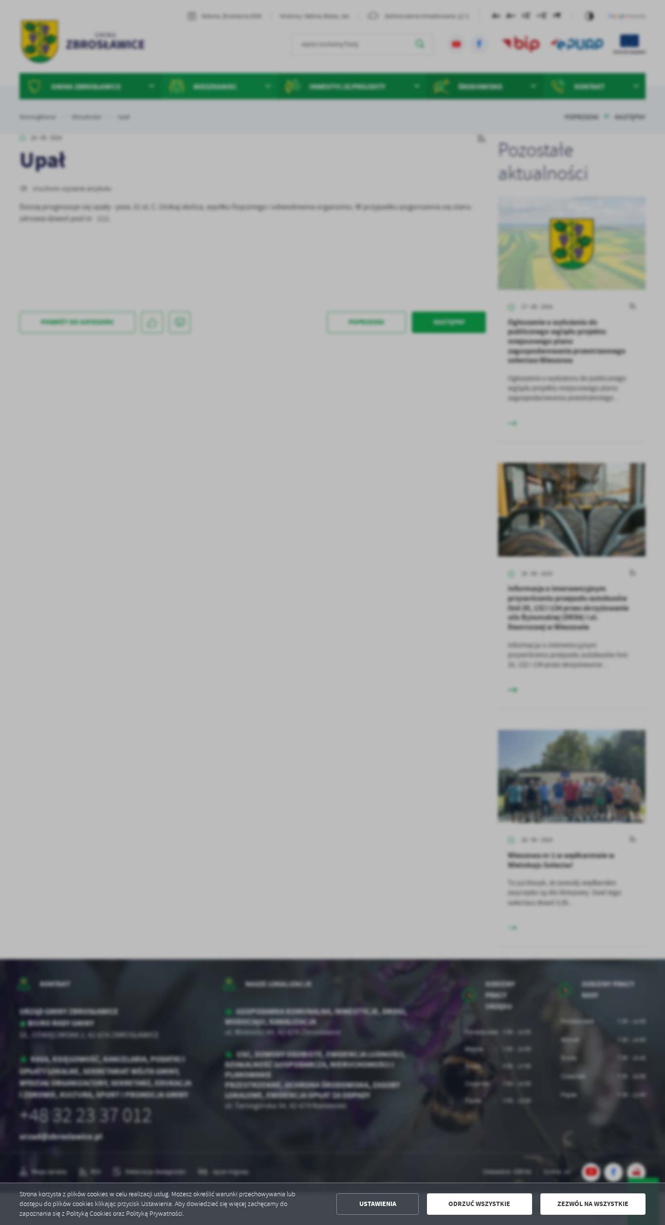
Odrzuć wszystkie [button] (479, 1203)
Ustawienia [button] (377, 1203)
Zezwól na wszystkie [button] (592, 1203)
